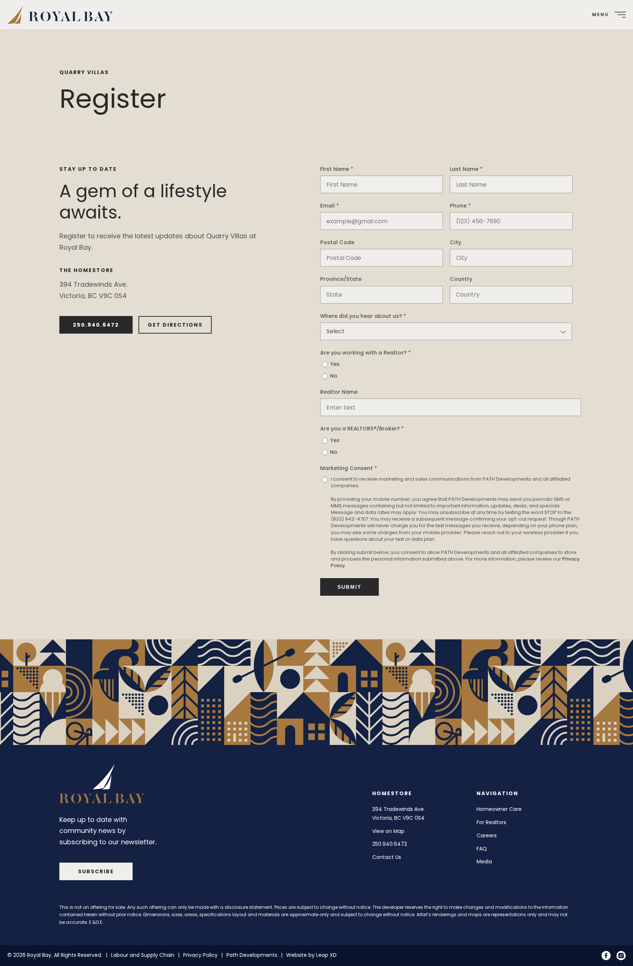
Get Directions (175, 324)
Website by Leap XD (311, 955)
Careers (487, 835)
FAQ (482, 848)
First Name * (336, 169)
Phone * (460, 205)
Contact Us (386, 857)
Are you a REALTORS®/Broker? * (362, 428)
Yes (335, 364)
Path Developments (251, 955)
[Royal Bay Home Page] (103, 785)
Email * (329, 205)
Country (461, 279)
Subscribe (96, 871)
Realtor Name (339, 392)
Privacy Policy (200, 955)
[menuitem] (62, 14)
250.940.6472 (96, 324)
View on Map (388, 831)
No (333, 375)
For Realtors (491, 822)
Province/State (341, 279)
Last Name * (466, 169)
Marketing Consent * (348, 468)
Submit (349, 587)
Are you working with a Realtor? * (365, 352)
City (455, 242)
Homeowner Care (499, 809)
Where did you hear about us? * (363, 316)
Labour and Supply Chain (142, 955)
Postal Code (337, 242)
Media (484, 861)
